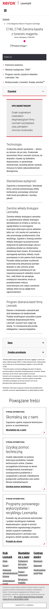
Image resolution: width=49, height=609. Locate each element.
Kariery (6, 565)
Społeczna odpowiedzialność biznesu (10, 573)
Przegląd (12, 91)
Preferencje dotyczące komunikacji (23, 564)
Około (5, 561)
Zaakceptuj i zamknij (24, 605)
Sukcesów (38, 565)
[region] (24, 596)
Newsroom (38, 561)
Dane (10, 342)
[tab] (24, 91)
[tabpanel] (24, 217)
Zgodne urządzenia (17, 352)
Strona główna (36, 3)
